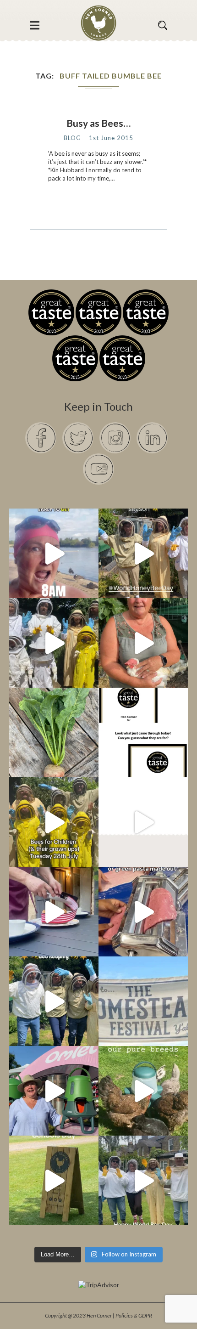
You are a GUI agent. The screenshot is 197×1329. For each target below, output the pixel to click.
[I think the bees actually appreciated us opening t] (53, 1001)
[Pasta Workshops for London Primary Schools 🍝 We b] (143, 911)
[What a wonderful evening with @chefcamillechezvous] (53, 911)
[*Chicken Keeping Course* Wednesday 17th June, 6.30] (143, 1091)
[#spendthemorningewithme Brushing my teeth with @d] (53, 553)
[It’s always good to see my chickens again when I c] (143, 643)
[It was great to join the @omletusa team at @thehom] (53, 1091)
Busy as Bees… (98, 123)
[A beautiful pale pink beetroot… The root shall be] (53, 732)
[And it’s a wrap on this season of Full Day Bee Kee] (143, 553)
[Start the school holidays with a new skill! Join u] (143, 822)
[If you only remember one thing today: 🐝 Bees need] (143, 1180)
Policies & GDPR (133, 1315)
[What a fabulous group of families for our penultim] (53, 643)
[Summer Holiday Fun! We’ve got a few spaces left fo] (53, 822)
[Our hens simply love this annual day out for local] (53, 1180)
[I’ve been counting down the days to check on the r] (143, 732)
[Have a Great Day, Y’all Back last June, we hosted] (143, 1001)
